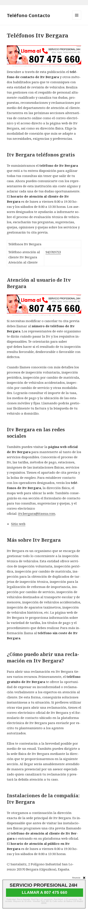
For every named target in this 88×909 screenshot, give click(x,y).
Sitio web (18, 524)
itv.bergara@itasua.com (36, 513)
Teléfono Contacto (28, 15)
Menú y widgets (76, 19)
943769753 (53, 252)
